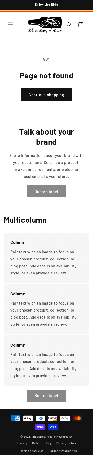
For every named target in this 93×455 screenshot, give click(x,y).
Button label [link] (46, 191)
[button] (10, 24)
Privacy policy (66, 443)
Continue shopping (46, 94)
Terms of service (32, 450)
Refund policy (41, 443)
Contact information (63, 450)
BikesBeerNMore (44, 436)
